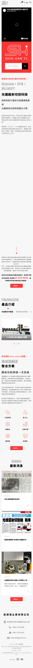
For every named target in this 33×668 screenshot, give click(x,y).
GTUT (16, 644)
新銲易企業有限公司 (16, 614)
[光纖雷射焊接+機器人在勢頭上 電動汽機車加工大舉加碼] (16, 573)
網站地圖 (21, 644)
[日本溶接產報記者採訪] (16, 490)
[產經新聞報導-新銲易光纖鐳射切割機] (16, 530)
